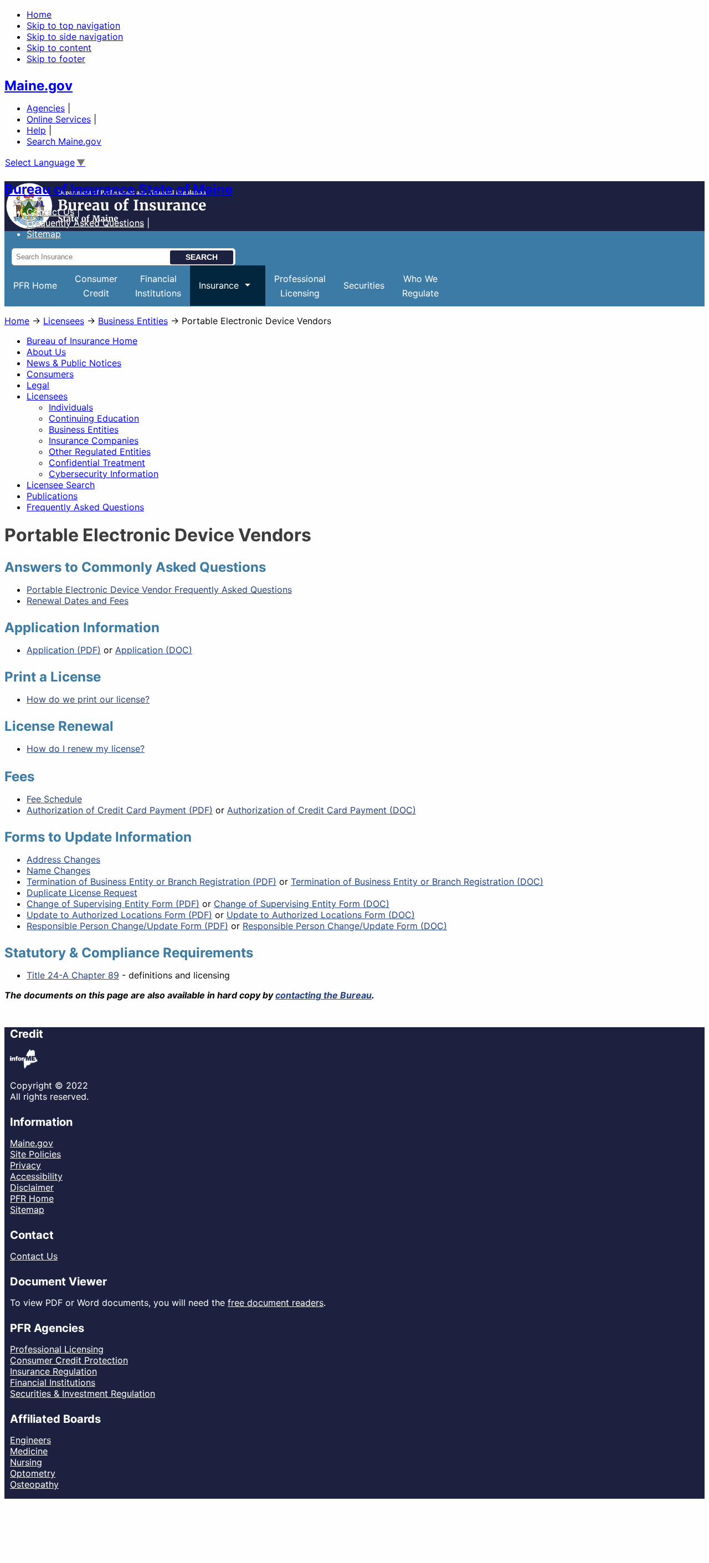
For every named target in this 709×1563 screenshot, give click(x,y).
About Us (46, 351)
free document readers (275, 1302)
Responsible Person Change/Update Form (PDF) (127, 925)
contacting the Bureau (323, 995)
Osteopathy (34, 1484)
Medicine (29, 1451)
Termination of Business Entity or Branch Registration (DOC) (417, 881)
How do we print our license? (88, 699)
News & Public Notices (74, 362)
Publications (52, 495)
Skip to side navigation (75, 36)
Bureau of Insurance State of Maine (118, 189)
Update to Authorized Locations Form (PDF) (119, 914)
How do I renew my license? (86, 748)
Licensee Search (61, 484)
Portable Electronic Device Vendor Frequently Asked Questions (159, 589)
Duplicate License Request (82, 892)
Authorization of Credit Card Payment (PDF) (120, 810)
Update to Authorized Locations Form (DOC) (321, 914)
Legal (38, 385)
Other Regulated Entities (100, 451)
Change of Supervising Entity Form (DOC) (301, 903)
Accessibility (36, 1176)
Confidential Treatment (97, 462)
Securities (363, 285)
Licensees (63, 320)
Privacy (25, 1165)
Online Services (59, 119)
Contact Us (50, 211)
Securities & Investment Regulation (82, 1393)
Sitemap (27, 1209)
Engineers (30, 1440)
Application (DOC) (153, 649)
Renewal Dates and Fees (78, 600)
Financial (158, 286)
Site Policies (35, 1154)
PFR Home (35, 285)
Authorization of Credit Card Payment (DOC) (321, 810)
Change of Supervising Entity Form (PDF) (113, 903)
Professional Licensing (57, 1349)
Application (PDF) (64, 649)
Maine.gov (38, 86)
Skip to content (59, 47)
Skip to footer (56, 58)
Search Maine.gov (64, 141)
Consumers (50, 374)
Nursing (26, 1462)
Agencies (46, 108)
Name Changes (58, 870)
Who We (420, 286)
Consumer (96, 286)
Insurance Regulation (53, 1371)
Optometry (32, 1473)
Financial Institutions (52, 1382)
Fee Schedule (54, 798)
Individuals (71, 407)
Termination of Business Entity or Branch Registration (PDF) (151, 881)
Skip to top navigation (73, 25)
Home (39, 14)
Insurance (214, 293)
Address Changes (63, 859)
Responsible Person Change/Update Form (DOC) (345, 925)
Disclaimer (32, 1187)
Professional (300, 286)
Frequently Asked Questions (85, 222)
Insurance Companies (93, 440)
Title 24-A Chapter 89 (73, 975)
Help (36, 130)
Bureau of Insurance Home (82, 340)
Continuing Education (94, 418)
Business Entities (133, 320)
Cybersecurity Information (103, 473)
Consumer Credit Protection (69, 1360)
